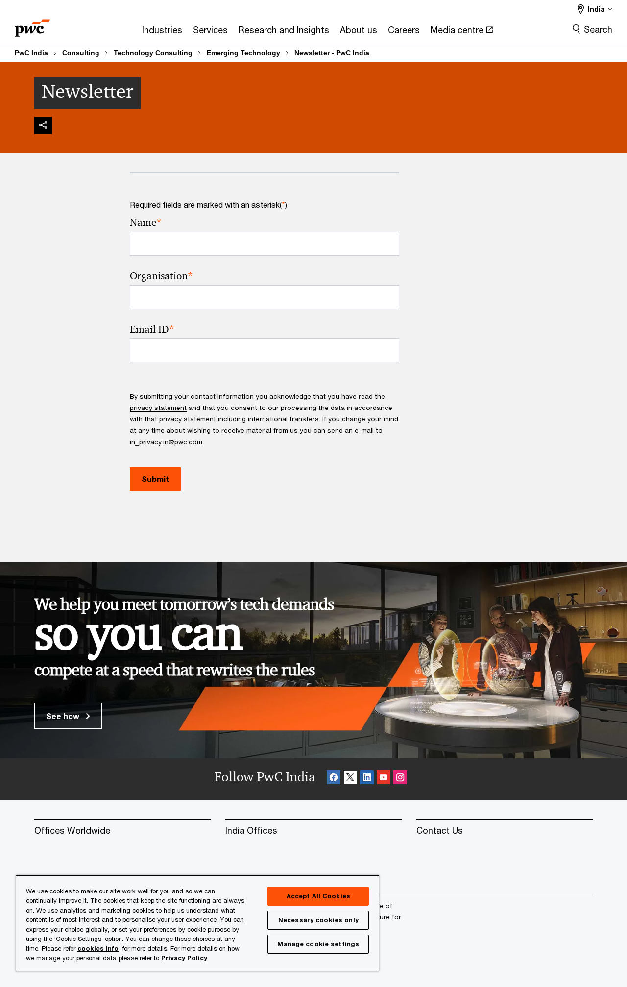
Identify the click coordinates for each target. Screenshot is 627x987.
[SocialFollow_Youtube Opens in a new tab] (383, 779)
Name (146, 222)
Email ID (152, 329)
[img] (43, 125)
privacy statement (158, 407)
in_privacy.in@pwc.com (166, 442)
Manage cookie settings (318, 944)
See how (63, 716)
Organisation (161, 276)
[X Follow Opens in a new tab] (350, 779)
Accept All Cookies (318, 896)
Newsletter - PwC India (331, 53)
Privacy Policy (184, 958)
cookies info (98, 948)
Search (598, 29)
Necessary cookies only (318, 920)
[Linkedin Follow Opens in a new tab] (367, 779)
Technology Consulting (153, 53)
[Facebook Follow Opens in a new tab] (333, 779)
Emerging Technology (243, 53)
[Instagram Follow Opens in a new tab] (400, 779)
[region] (197, 923)
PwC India (31, 53)
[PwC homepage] (32, 24)
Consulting (80, 53)
